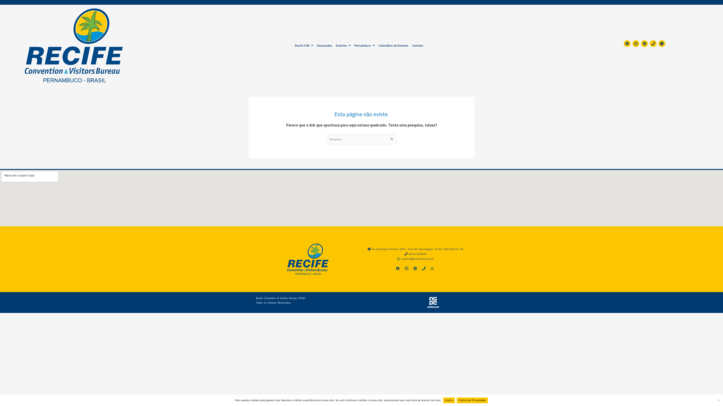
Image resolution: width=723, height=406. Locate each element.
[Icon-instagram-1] (635, 43)
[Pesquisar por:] (361, 139)
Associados (324, 45)
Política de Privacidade (472, 400)
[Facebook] (627, 43)
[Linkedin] (644, 43)
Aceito (449, 400)
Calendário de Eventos (393, 45)
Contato (417, 45)
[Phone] (653, 43)
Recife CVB (302, 45)
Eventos (341, 45)
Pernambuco (362, 45)
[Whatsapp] (432, 268)
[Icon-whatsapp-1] (661, 43)
